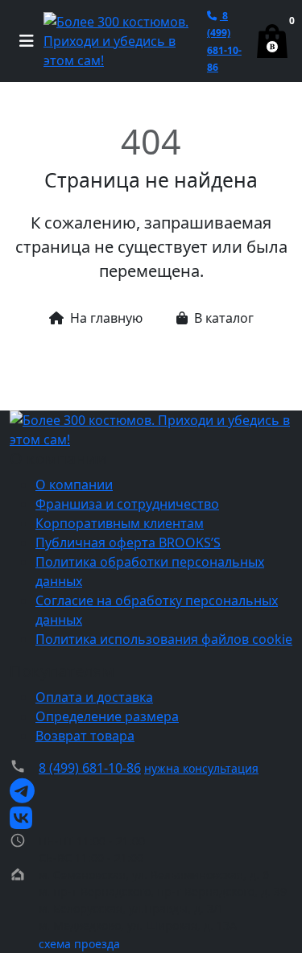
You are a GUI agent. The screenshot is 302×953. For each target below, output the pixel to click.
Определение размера (107, 716)
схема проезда (79, 943)
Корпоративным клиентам (119, 523)
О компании (74, 484)
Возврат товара (84, 736)
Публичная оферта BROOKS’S (128, 542)
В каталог (224, 318)
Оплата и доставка (94, 697)
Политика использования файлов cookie (163, 639)
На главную (106, 318)
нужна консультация (201, 768)
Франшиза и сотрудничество (127, 504)
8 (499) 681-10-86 (90, 768)
